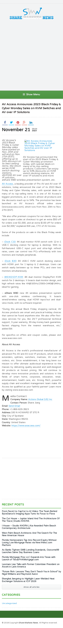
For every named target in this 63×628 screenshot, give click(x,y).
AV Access (7, 183)
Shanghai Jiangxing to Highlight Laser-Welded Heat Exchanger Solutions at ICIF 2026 (28, 579)
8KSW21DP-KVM (13, 277)
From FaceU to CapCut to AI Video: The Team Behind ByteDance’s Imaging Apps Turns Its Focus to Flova (29, 512)
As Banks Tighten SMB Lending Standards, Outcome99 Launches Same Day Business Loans (30, 551)
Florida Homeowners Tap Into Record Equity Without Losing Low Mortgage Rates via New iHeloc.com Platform (29, 542)
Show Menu (33, 94)
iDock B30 (10, 261)
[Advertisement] (31, 55)
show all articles (32, 587)
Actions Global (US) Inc (40, 399)
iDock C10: (10, 241)
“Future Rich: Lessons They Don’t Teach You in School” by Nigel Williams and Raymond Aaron (31, 572)
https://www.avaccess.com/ (26, 425)
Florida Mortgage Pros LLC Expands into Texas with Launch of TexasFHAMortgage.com (29, 558)
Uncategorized (9, 603)
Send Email (14, 406)
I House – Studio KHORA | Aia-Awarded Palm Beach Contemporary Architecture (29, 526)
